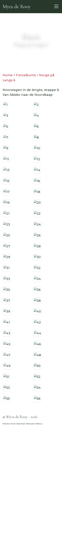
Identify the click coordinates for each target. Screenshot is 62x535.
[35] (7, 290)
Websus (39, 424)
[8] (36, 137)
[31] (6, 268)
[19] (7, 203)
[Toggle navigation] (56, 6)
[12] (37, 159)
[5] (6, 126)
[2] (36, 105)
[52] (37, 377)
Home (8, 75)
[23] (7, 224)
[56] (37, 398)
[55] (7, 398)
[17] (6, 192)
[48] (37, 355)
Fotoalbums (26, 75)
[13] (6, 170)
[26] (37, 235)
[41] (7, 322)
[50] (37, 366)
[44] (37, 333)
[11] (6, 159)
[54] (37, 387)
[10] (37, 148)
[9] (6, 148)
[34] (37, 279)
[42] (37, 322)
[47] (7, 355)
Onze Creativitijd (18, 424)
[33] (7, 279)
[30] (37, 257)
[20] (37, 203)
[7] (6, 137)
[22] (37, 213)
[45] (7, 344)
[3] (6, 115)
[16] (37, 181)
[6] (36, 126)
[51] (6, 377)
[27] (7, 246)
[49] (7, 366)
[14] (37, 170)
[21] (6, 213)
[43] (7, 333)
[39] (7, 311)
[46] (37, 344)
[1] (5, 105)
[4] (36, 115)
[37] (7, 300)
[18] (37, 192)
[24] (37, 224)
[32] (37, 268)
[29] (7, 257)
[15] (6, 181)
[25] (7, 235)
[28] (37, 246)
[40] (37, 311)
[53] (7, 387)
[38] (37, 300)
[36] (37, 290)
